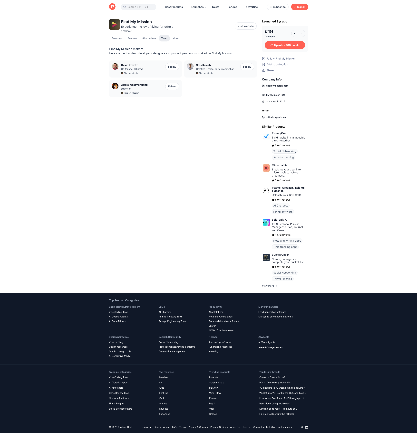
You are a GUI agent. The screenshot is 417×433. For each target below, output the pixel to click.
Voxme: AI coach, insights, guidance (288, 189)
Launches (197, 7)
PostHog (163, 393)
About (166, 427)
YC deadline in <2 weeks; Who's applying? (282, 387)
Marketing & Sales (268, 306)
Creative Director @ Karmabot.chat (215, 69)
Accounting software (220, 342)
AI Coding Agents (118, 316)
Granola (163, 403)
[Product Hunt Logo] (112, 6)
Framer (213, 398)
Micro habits (280, 165)
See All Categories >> (270, 347)
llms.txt (247, 427)
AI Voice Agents (266, 342)
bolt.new (213, 387)
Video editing (116, 342)
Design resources (118, 346)
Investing (213, 351)
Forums (232, 7)
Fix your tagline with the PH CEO (276, 414)
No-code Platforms (119, 398)
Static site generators (120, 408)
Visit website (246, 26)
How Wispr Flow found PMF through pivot (281, 398)
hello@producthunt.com (279, 427)
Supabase (164, 414)
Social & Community (170, 336)
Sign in (301, 7)
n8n (161, 382)
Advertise (252, 7)
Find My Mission (131, 73)
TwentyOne (279, 133)
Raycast (163, 408)
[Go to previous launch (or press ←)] (294, 33)
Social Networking (284, 151)
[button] (175, 38)
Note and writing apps (287, 240)
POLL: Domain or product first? (275, 382)
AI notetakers (216, 312)
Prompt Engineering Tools (172, 321)
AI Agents (263, 336)
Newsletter (146, 427)
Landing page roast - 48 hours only (278, 408)
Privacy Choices (219, 427)
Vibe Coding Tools (118, 312)
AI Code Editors (117, 321)
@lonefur (126, 88)
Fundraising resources (220, 346)
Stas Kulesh (203, 65)
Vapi (161, 398)
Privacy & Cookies (198, 427)
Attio (161, 387)
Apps (158, 427)
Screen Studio (216, 382)
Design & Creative (119, 336)
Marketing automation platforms (275, 316)
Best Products (174, 7)
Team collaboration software (224, 321)
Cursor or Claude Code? (272, 377)
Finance (213, 336)
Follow (172, 66)
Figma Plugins (116, 403)
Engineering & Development (124, 306)
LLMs (162, 306)
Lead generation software (272, 312)
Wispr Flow (215, 393)
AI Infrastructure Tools (170, 316)
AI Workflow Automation (221, 330)
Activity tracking (283, 157)
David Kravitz (129, 65)
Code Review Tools (119, 393)
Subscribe (279, 7)
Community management (172, 351)
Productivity (215, 306)
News (215, 7)
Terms (182, 427)
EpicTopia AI (279, 219)
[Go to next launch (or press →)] (301, 33)
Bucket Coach (281, 254)
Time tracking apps (285, 246)
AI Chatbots (280, 205)
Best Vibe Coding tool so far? (274, 403)
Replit (212, 403)
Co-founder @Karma (132, 69)
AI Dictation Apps (118, 382)
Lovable (163, 377)
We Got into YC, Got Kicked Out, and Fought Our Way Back (283, 393)
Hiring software (282, 211)
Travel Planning (282, 278)
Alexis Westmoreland (134, 84)
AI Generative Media (120, 355)
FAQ (174, 427)
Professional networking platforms (177, 346)
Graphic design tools (120, 351)
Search (212, 325)
